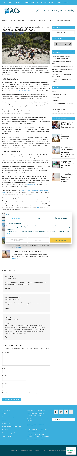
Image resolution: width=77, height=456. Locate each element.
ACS (38, 207)
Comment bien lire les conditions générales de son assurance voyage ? (67, 125)
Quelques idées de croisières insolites (62, 66)
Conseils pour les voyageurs (59, 94)
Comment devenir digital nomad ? (26, 251)
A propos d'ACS (45, 450)
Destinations (55, 97)
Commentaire (6, 352)
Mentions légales (53, 450)
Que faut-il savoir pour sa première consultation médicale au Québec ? (67, 177)
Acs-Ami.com (24, 450)
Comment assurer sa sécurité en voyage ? (67, 136)
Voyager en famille (57, 112)
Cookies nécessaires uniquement (16, 240)
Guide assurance (56, 100)
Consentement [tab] (16, 218)
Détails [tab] (38, 218)
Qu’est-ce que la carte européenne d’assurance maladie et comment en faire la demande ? (67, 151)
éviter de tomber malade (25, 90)
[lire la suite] (18, 247)
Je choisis (38, 240)
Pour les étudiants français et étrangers (62, 103)
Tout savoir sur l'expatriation (59, 109)
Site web (4, 383)
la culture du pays (30, 184)
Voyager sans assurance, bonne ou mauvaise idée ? (67, 164)
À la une (54, 91)
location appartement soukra (12, 297)
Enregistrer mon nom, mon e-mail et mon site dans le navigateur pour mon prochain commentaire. (24, 394)
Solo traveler (8, 277)
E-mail (4, 376)
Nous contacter (62, 450)
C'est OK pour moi (60, 240)
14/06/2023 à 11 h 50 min (12, 279)
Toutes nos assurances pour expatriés (36, 439)
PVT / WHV (55, 106)
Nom (4, 368)
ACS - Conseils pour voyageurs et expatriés (16, 11)
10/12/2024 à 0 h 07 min (11, 319)
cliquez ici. (9, 233)
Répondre (7, 288)
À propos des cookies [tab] (61, 218)
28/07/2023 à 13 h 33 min (12, 299)
